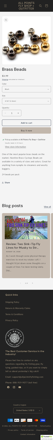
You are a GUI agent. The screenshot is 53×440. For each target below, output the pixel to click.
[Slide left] (21, 283)
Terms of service (27, 430)
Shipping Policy (12, 302)
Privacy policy (13, 430)
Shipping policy (42, 430)
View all (47, 207)
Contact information (27, 434)
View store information (15, 147)
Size (3, 96)
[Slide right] (32, 283)
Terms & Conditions (14, 314)
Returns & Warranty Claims (17, 308)
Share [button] (7, 182)
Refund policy (45, 426)
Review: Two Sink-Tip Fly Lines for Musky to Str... (23, 246)
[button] (5, 6)
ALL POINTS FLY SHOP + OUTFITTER (23, 426)
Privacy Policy (11, 320)
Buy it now (26, 130)
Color (4, 84)
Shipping (5, 79)
